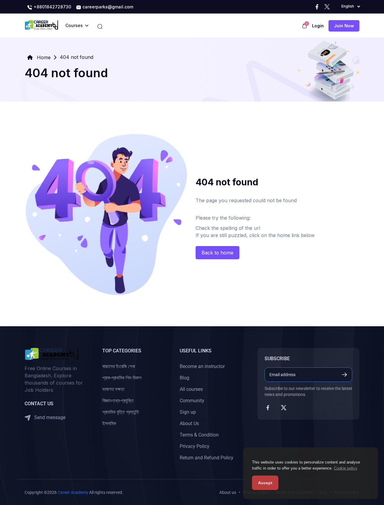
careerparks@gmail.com (107, 6)
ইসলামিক (109, 423)
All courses (191, 389)
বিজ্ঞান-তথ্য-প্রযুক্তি (118, 400)
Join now (344, 25)
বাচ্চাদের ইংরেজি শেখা (118, 366)
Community (192, 400)
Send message (49, 417)
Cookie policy (345, 468)
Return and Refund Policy (206, 458)
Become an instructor (202, 366)
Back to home (217, 253)
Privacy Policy (194, 446)
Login (318, 25)
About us (227, 492)
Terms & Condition (199, 435)
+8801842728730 (51, 6)
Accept (265, 482)
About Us (189, 423)
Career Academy (73, 492)
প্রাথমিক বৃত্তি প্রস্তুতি (120, 412)
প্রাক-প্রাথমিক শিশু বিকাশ (121, 378)
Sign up (188, 412)
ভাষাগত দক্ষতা (113, 389)
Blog (184, 378)
